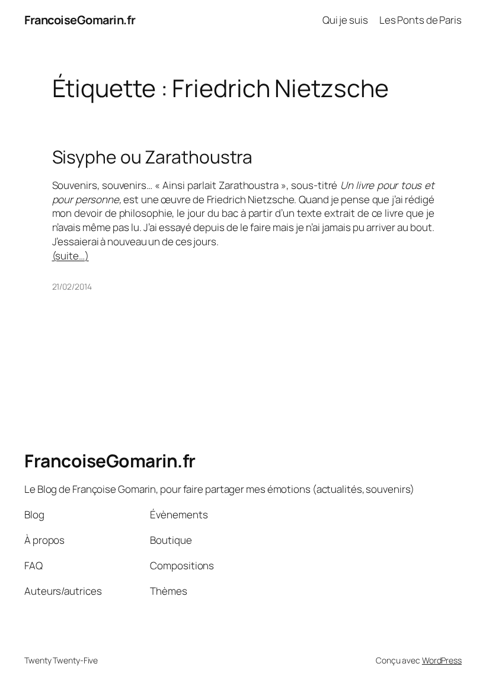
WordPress (442, 660)
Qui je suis (345, 20)
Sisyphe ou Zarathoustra (152, 157)
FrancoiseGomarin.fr (80, 20)
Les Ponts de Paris (420, 20)
